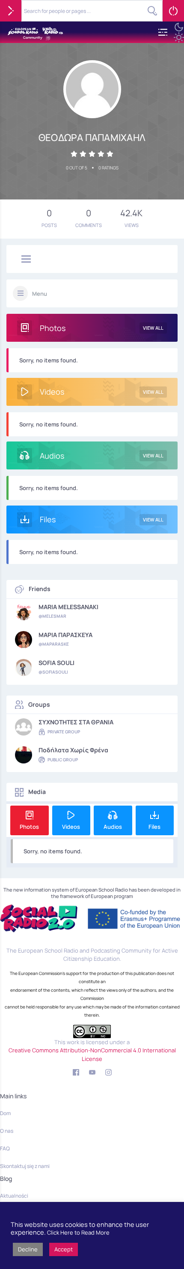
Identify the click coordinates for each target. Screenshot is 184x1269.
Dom (5, 1113)
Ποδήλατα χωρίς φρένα (73, 750)
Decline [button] (28, 1249)
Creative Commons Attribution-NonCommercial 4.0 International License (92, 1054)
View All (153, 328)
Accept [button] (63, 1249)
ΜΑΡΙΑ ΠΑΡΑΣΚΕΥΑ (65, 634)
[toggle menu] (26, 259)
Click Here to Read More (78, 1232)
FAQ (5, 1148)
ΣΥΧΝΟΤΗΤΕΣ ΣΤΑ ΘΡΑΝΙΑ (76, 722)
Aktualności (14, 1195)
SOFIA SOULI (56, 662)
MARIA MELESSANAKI (68, 607)
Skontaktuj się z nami (25, 1166)
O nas (6, 1130)
